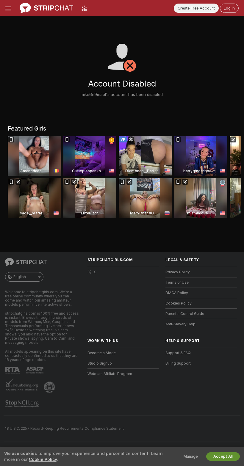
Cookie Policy (43, 459)
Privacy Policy (177, 272)
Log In (229, 8)
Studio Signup (99, 363)
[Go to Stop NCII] (22, 403)
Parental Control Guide (184, 314)
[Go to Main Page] (46, 8)
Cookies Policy (178, 303)
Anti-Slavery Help (180, 324)
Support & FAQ (178, 353)
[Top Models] (84, 8)
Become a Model (102, 353)
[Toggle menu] (8, 8)
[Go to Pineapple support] (50, 387)
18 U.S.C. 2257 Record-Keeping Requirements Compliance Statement (64, 428)
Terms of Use (177, 282)
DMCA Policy (176, 293)
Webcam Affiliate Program (109, 374)
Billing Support (178, 363)
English (19, 277)
